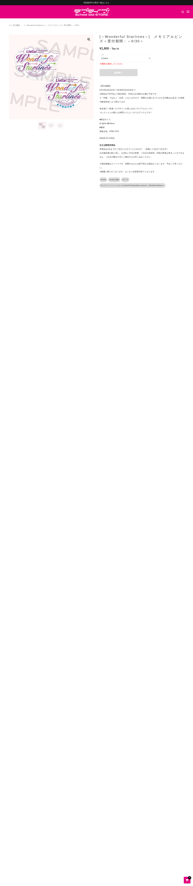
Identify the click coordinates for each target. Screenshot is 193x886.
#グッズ (125, 180)
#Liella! (103, 180)
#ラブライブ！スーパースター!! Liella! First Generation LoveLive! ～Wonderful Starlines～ (132, 185)
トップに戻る (14, 25)
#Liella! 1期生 (114, 180)
